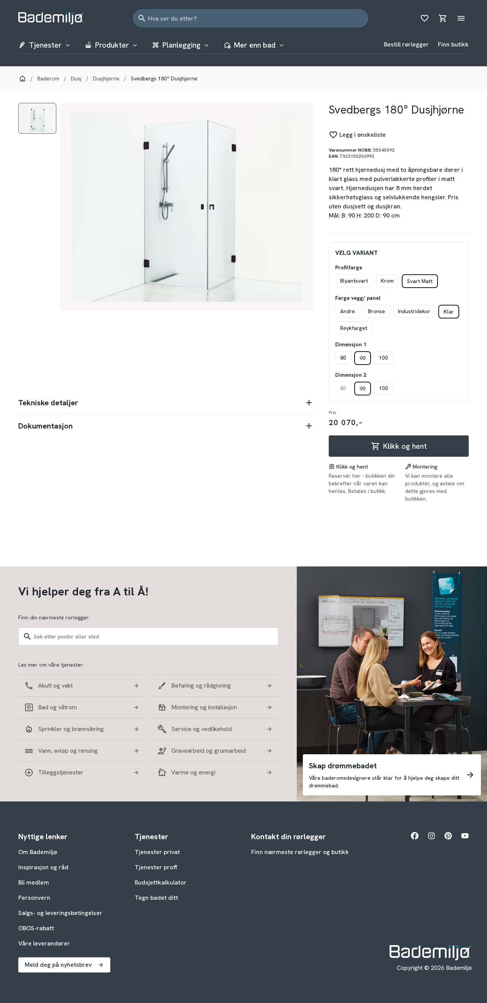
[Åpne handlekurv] (442, 18)
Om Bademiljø (37, 852)
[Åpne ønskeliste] (424, 18)
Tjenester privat (157, 852)
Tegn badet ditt (156, 898)
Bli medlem (33, 882)
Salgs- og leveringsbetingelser (60, 913)
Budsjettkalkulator (160, 882)
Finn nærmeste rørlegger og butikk (300, 852)
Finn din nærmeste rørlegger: (54, 617)
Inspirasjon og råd (43, 867)
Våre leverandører (44, 943)
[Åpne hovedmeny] (461, 18)
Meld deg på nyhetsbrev (58, 965)
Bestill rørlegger (406, 44)
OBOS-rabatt (36, 928)
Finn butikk (453, 44)
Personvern (34, 898)
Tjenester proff (156, 867)
